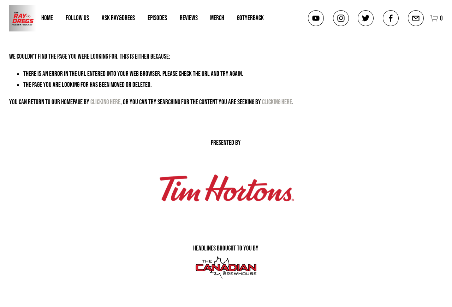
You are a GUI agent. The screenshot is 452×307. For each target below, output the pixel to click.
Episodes (157, 18)
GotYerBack (250, 18)
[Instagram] (341, 18)
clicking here (105, 102)
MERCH (217, 18)
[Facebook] (391, 18)
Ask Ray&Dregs (118, 18)
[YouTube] (316, 18)
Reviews (189, 18)
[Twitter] (366, 18)
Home (47, 18)
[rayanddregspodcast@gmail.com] (416, 18)
